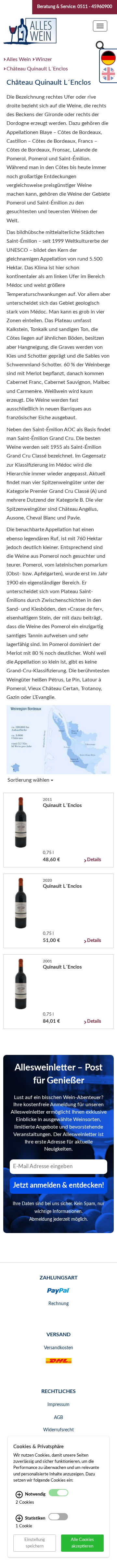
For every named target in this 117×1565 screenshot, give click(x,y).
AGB (58, 1417)
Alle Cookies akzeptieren (82, 1543)
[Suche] (100, 47)
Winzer (43, 59)
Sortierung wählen (29, 780)
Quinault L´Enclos (62, 805)
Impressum (58, 1404)
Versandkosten (58, 1348)
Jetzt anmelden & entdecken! (58, 1185)
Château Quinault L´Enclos (37, 68)
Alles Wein (18, 59)
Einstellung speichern (34, 1543)
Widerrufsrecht (58, 1430)
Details (94, 860)
